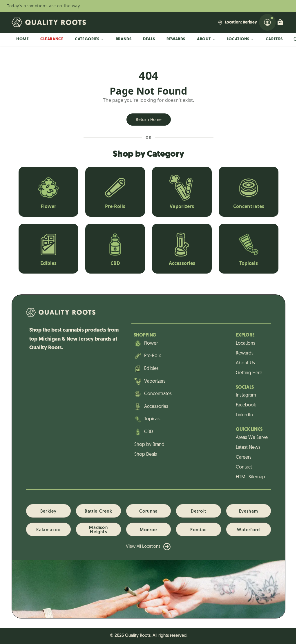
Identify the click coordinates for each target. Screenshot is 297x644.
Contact (244, 467)
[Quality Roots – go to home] (49, 22)
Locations (238, 39)
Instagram (246, 395)
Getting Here (249, 373)
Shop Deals (145, 454)
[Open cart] (280, 22)
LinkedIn (244, 415)
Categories (87, 39)
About (204, 39)
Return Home (149, 119)
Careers (274, 39)
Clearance (51, 39)
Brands (123, 39)
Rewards (175, 39)
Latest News (248, 447)
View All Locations (143, 546)
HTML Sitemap (250, 477)
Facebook (246, 405)
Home (22, 39)
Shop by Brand (149, 444)
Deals (149, 39)
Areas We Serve (252, 437)
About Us (245, 363)
